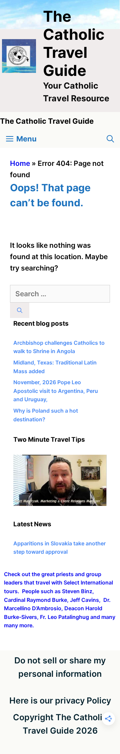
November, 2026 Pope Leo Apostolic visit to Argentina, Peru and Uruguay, (55, 391)
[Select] (60, 504)
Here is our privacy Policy (60, 700)
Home (20, 163)
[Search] (19, 310)
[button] (110, 139)
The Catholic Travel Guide (73, 43)
